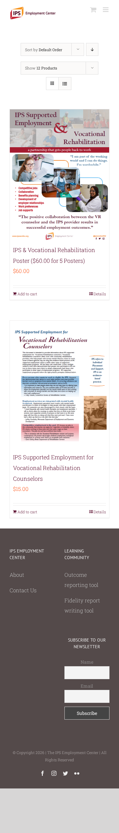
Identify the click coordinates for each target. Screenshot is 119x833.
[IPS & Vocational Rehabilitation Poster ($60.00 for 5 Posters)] (59, 175)
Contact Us (23, 590)
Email (87, 686)
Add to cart (27, 293)
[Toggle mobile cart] (93, 9)
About (17, 574)
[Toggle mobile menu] (106, 9)
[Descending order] (92, 49)
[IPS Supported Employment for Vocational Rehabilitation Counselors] (59, 385)
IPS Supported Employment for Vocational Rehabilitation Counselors (53, 467)
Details (100, 293)
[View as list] (65, 83)
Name (87, 662)
